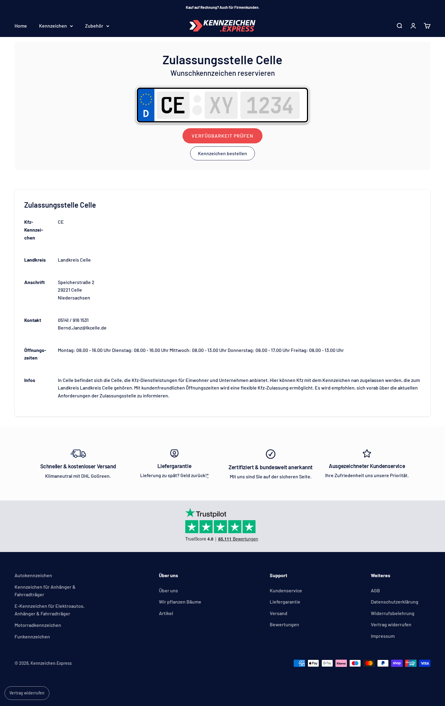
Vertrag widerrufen (391, 624)
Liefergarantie (285, 601)
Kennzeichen (53, 26)
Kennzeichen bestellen (222, 153)
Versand (278, 613)
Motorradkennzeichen (38, 625)
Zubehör (94, 26)
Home (21, 26)
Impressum (383, 636)
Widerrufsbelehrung (392, 613)
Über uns (168, 590)
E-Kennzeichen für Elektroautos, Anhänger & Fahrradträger (49, 610)
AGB (375, 590)
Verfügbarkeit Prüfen (222, 136)
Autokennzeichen (33, 575)
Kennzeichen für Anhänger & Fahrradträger (45, 590)
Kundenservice (286, 590)
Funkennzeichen (32, 636)
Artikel (166, 613)
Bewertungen (284, 624)
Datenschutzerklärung (394, 601)
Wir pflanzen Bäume (180, 601)
